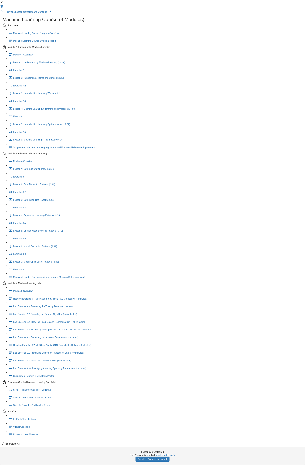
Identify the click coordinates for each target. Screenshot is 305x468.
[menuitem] (2, 7)
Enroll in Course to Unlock (152, 459)
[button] (2, 2)
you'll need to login (165, 455)
